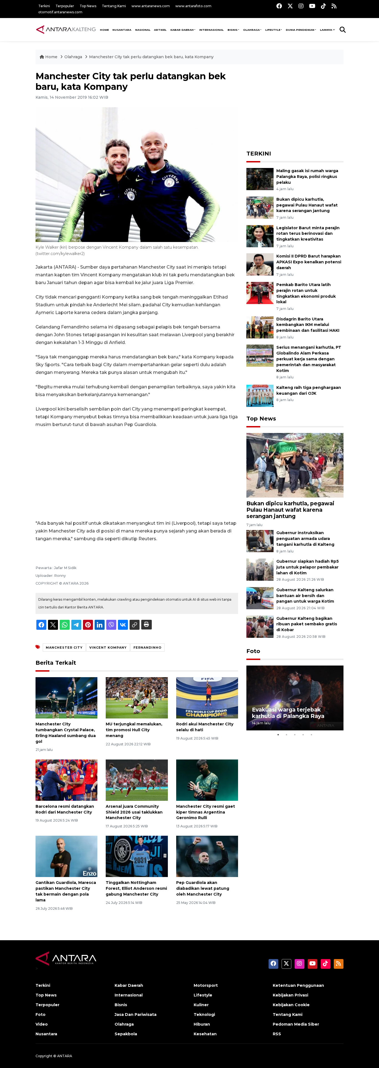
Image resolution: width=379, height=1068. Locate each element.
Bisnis (232, 29)
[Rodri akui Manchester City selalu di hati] (207, 697)
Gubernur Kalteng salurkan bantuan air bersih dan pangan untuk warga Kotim (305, 595)
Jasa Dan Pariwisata (135, 1014)
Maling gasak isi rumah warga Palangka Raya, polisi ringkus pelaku (307, 176)
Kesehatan (205, 1033)
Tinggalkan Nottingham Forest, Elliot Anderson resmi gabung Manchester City (136, 888)
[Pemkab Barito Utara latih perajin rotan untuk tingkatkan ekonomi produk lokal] (260, 292)
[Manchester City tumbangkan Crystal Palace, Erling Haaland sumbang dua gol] (66, 697)
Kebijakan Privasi (290, 995)
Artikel (160, 29)
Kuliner (201, 1004)
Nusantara (46, 1033)
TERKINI (258, 153)
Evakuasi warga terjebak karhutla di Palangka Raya (288, 712)
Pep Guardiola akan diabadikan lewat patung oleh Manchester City (202, 888)
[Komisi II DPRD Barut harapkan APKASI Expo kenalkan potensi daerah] (260, 264)
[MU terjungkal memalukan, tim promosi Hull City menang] (137, 697)
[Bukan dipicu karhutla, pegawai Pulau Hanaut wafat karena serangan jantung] (260, 207)
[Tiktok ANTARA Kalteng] (323, 6)
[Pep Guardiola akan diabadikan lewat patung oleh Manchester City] (207, 856)
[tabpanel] (294, 698)
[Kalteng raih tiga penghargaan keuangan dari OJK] (260, 395)
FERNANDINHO (147, 647)
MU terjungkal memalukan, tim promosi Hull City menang (134, 730)
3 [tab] (295, 734)
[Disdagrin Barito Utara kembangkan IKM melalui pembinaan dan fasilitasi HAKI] (260, 327)
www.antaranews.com (151, 6)
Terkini (44, 6)
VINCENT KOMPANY (108, 647)
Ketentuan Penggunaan (298, 985)
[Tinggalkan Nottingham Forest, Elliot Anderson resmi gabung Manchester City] (137, 856)
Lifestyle (272, 29)
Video (42, 1024)
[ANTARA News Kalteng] (66, 29)
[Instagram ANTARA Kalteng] (301, 6)
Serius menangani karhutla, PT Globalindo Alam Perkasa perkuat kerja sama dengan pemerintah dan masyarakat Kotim (308, 359)
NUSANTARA (121, 29)
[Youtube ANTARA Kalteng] (312, 6)
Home (51, 56)
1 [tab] (278, 734)
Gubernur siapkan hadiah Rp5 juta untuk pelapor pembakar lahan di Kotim (307, 567)
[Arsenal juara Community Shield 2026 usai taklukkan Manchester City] (137, 779)
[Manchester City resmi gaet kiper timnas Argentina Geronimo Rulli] (207, 779)
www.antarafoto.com (193, 6)
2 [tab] (286, 734)
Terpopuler (64, 6)
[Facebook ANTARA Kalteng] (279, 6)
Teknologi (204, 1014)
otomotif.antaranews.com (60, 12)
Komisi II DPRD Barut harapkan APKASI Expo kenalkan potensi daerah (308, 262)
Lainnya (326, 29)
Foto (253, 651)
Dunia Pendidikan (300, 29)
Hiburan (202, 1024)
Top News (88, 6)
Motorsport (206, 985)
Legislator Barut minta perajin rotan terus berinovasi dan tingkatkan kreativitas (308, 233)
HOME (104, 29)
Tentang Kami (114, 6)
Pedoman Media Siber (296, 1024)
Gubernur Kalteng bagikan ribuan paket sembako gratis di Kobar (306, 624)
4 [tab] (303, 734)
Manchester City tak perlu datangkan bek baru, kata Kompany (151, 56)
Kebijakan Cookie (291, 1004)
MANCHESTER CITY (64, 647)
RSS (277, 1033)
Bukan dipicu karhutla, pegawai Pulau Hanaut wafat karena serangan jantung (307, 205)
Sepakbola (126, 1033)
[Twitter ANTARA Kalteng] (290, 6)
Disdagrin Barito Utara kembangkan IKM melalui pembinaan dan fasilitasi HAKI (307, 325)
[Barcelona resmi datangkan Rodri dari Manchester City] (66, 779)
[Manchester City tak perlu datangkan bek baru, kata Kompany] (294, 465)
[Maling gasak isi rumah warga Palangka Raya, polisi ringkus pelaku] (260, 178)
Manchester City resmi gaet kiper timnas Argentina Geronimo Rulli (205, 812)
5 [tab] (311, 734)
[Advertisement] (137, 474)
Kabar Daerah (182, 29)
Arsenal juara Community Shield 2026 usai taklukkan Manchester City (134, 812)
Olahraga (251, 29)
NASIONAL (142, 29)
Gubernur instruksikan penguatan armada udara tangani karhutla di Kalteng (305, 538)
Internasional (211, 29)
